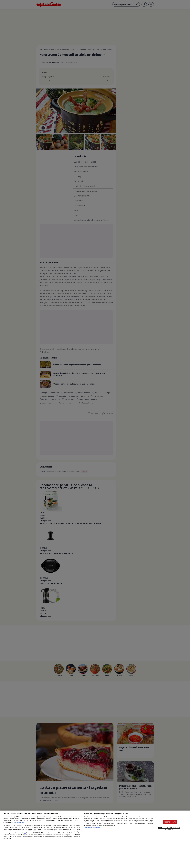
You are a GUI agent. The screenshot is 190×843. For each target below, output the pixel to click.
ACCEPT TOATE (170, 822)
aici (25, 833)
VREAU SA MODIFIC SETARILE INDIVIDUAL (169, 829)
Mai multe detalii (19, 822)
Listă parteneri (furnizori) (92, 827)
